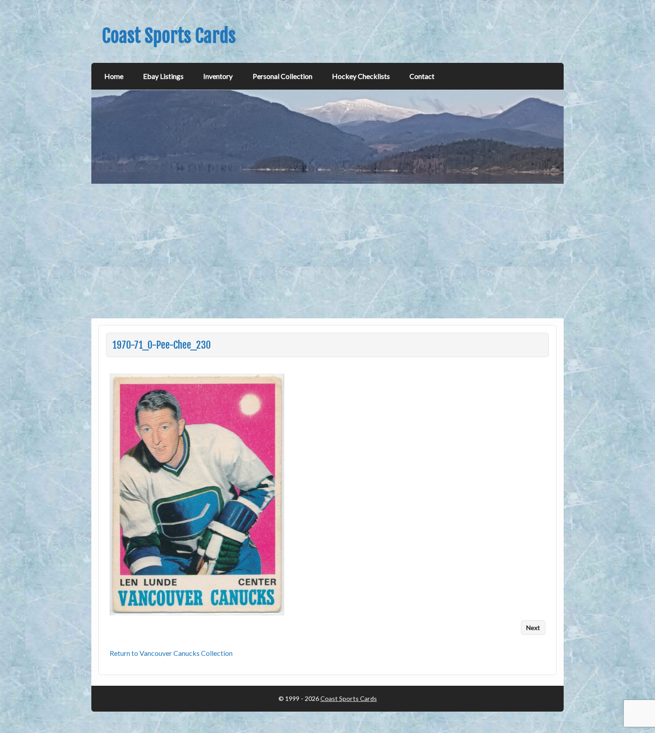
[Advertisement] (328, 251)
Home (113, 76)
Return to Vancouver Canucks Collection (171, 653)
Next (533, 627)
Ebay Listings (163, 76)
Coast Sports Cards (348, 698)
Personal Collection (282, 76)
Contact (421, 76)
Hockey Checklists (361, 76)
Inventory (218, 76)
